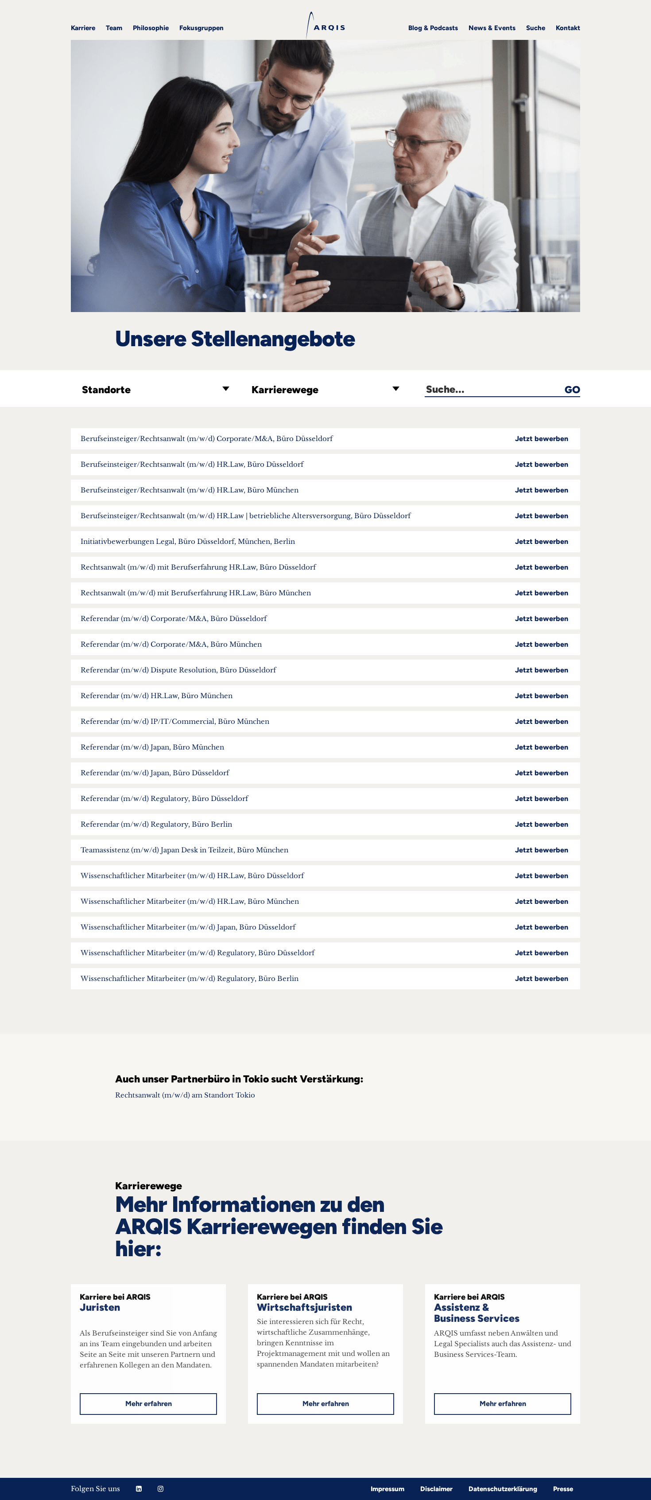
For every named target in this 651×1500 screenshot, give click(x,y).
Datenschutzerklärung (503, 1489)
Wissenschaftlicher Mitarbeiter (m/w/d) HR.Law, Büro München (324, 901)
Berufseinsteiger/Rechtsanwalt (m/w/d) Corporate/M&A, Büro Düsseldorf (324, 438)
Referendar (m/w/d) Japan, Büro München (324, 747)
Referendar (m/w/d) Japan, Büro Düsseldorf (324, 773)
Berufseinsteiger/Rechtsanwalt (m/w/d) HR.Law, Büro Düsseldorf (324, 464)
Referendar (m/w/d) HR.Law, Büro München (324, 695)
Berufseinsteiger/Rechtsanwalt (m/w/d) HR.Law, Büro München (324, 490)
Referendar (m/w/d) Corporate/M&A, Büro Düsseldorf (324, 618)
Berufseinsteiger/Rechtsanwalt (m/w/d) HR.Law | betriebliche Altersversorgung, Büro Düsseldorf (324, 516)
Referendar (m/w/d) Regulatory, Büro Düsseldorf (324, 798)
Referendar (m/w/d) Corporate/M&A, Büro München (324, 644)
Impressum (387, 1489)
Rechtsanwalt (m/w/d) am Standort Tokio (186, 1095)
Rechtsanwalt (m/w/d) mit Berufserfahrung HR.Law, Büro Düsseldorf (324, 567)
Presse (563, 1489)
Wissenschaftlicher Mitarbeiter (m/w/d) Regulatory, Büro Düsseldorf (324, 953)
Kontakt (568, 28)
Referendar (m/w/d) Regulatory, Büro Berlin (324, 824)
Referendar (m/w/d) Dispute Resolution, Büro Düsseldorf (324, 670)
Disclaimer (436, 1489)
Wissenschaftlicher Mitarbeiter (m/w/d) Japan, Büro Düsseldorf (324, 927)
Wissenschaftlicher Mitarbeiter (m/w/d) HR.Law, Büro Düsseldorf (324, 875)
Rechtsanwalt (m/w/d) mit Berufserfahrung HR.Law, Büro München (324, 593)
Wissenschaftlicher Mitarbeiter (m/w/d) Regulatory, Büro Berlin (324, 978)
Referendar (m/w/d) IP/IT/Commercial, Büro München (324, 721)
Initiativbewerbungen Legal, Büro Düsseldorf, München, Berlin (324, 541)
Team (114, 28)
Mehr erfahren (148, 1403)
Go (572, 390)
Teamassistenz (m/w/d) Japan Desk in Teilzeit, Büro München (324, 850)
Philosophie (151, 28)
